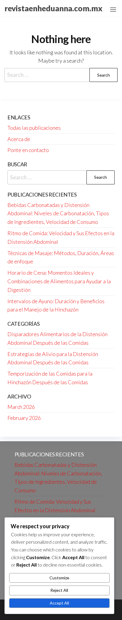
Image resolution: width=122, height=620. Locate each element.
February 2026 (24, 418)
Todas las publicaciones (34, 127)
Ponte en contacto (28, 150)
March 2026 (21, 407)
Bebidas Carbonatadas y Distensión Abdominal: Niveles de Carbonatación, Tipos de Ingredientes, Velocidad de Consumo (58, 213)
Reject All (59, 590)
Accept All (59, 602)
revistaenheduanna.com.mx (53, 8)
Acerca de (18, 139)
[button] (113, 9)
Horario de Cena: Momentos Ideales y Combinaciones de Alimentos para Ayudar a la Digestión (59, 281)
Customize (59, 577)
